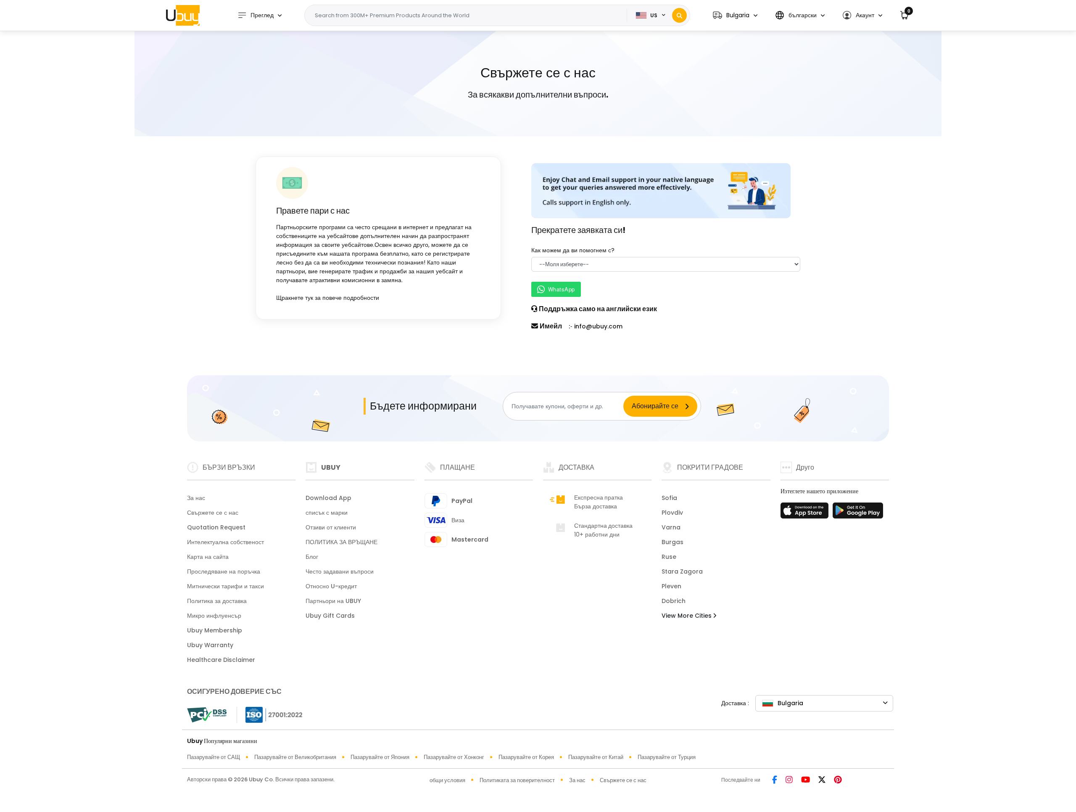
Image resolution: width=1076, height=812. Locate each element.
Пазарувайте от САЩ (213, 757)
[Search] (679, 15)
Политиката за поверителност (517, 780)
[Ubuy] (183, 15)
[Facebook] (775, 780)
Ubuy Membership (214, 630)
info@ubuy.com (598, 326)
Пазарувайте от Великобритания (295, 757)
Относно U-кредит (331, 586)
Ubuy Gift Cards (330, 615)
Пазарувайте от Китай (595, 757)
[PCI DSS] (207, 714)
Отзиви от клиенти (331, 527)
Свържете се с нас (212, 512)
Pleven (671, 586)
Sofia (669, 498)
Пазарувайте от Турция (667, 757)
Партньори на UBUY (333, 601)
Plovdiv (672, 512)
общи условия (447, 780)
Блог (312, 557)
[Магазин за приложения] (806, 513)
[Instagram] (789, 780)
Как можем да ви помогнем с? (572, 250)
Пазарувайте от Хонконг (454, 757)
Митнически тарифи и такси (225, 586)
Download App (328, 498)
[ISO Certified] (270, 714)
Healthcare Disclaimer (221, 660)
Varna (671, 527)
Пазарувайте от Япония (380, 757)
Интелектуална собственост (225, 542)
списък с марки (327, 512)
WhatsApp (561, 289)
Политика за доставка (217, 601)
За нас (196, 498)
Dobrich (674, 601)
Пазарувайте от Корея (526, 757)
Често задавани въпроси (340, 571)
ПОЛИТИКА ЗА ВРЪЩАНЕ (341, 542)
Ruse (669, 557)
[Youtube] (805, 780)
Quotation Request (216, 527)
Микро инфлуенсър (214, 615)
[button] (735, 15)
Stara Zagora (682, 571)
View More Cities (687, 615)
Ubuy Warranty (210, 645)
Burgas (672, 542)
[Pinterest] (838, 780)
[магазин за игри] (858, 513)
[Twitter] (822, 780)
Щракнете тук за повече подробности (327, 298)
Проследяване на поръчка (223, 571)
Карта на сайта (208, 557)
